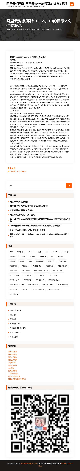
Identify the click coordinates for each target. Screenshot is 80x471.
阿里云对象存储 (15, 280)
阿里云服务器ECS (54, 280)
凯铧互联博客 (12, 371)
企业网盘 (23, 256)
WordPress (56, 252)
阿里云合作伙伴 (40, 275)
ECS (11, 252)
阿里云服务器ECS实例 (17, 285)
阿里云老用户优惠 (48, 285)
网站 (30, 261)
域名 (52, 256)
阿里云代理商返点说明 (19, 202)
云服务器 (12, 256)
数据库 (22, 261)
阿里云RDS (13, 266)
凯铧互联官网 (12, 352)
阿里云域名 (53, 275)
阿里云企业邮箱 (15, 275)
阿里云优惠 (27, 275)
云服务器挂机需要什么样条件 (21, 210)
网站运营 (13, 315)
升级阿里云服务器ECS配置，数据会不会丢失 (27, 230)
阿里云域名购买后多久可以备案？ (23, 215)
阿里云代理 (13, 270)
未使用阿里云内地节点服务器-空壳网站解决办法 (29, 206)
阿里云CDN (39, 261)
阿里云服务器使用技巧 (18, 328)
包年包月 (43, 256)
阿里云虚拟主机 (63, 285)
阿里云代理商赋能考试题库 (17, 379)
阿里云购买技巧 (15, 332)
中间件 (66, 252)
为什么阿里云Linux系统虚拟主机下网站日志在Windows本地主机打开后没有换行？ (40, 220)
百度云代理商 (12, 357)
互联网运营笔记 (13, 373)
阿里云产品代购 (62, 266)
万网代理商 (12, 362)
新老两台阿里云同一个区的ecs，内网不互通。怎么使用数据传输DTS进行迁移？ (39, 235)
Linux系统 (38, 252)
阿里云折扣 (27, 280)
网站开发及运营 (15, 310)
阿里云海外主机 (33, 285)
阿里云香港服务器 (54, 289)
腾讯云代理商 (12, 360)
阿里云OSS (63, 261)
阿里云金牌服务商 (38, 289)
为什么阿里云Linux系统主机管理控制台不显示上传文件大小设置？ (36, 226)
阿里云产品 (49, 266)
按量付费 (12, 261)
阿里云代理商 (25, 270)
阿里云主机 (25, 266)
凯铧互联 (33, 256)
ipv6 (29, 252)
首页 (8, 29)
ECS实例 (20, 252)
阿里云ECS (51, 261)
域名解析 (60, 256)
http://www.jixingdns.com (28, 463)
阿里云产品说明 (18, 29)
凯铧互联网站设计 (14, 376)
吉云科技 (11, 368)
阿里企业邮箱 (14, 294)
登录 (24, 171)
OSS (46, 252)
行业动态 (13, 319)
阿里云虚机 (13, 289)
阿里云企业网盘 (57, 270)
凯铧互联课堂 (12, 365)
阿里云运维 (14, 337)
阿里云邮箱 (24, 289)
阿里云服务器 (40, 280)
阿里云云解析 (37, 266)
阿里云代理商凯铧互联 (41, 270)
